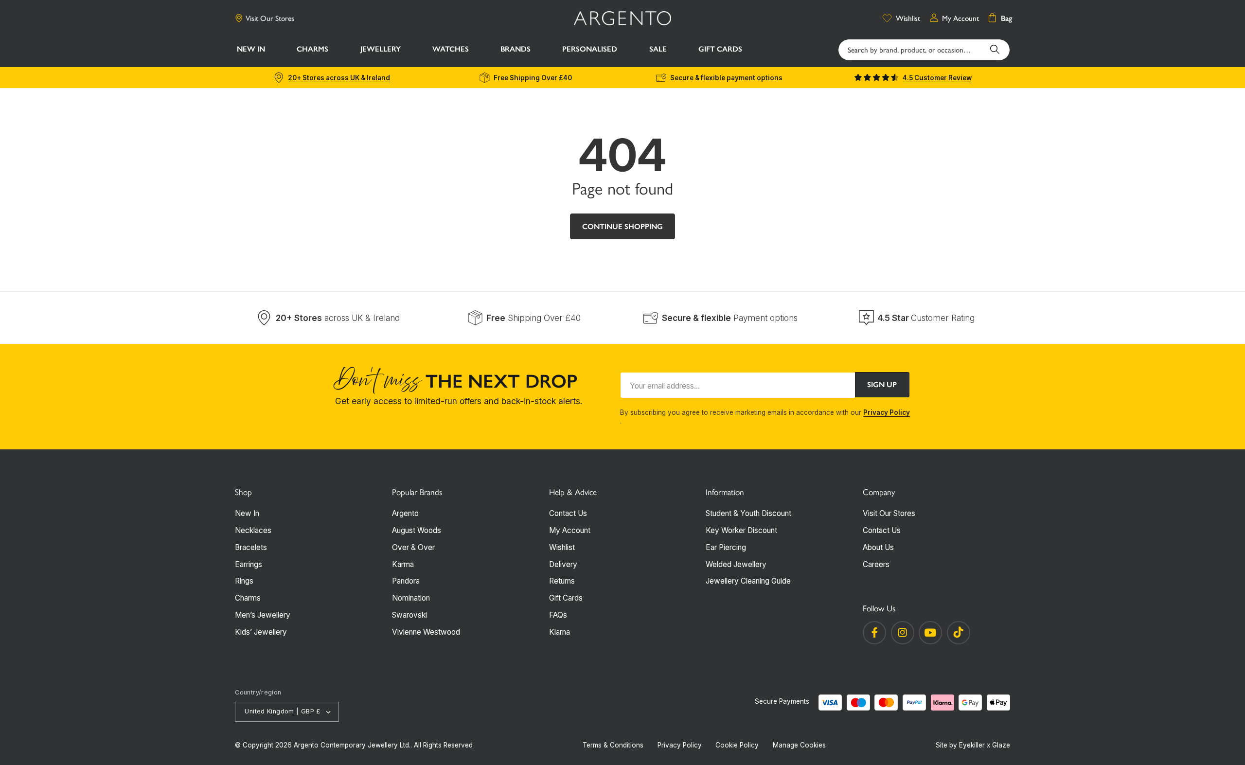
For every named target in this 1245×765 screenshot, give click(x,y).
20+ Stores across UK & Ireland (339, 78)
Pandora (406, 581)
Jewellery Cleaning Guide (748, 581)
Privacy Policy (886, 412)
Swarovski (409, 615)
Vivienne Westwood (426, 632)
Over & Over (413, 547)
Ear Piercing (726, 547)
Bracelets (251, 547)
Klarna (559, 632)
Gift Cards (566, 598)
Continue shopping (622, 226)
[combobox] (924, 49)
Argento (405, 513)
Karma (403, 564)
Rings (244, 581)
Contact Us (568, 513)
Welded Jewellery (736, 564)
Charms (248, 598)
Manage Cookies (799, 745)
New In (247, 513)
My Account (569, 530)
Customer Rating (926, 318)
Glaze (1001, 745)
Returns (562, 581)
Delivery (563, 564)
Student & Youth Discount (748, 513)
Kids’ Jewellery (261, 632)
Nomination (411, 598)
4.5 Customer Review (937, 78)
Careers (876, 564)
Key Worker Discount (741, 530)
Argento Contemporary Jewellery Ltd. (352, 745)
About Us (878, 547)
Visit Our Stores (270, 18)
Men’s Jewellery (262, 615)
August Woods (416, 530)
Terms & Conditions (613, 745)
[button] (312, 50)
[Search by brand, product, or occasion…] (995, 49)
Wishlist (562, 547)
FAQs (558, 615)
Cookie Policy (737, 745)
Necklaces (253, 530)
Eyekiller (972, 745)
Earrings (248, 564)
